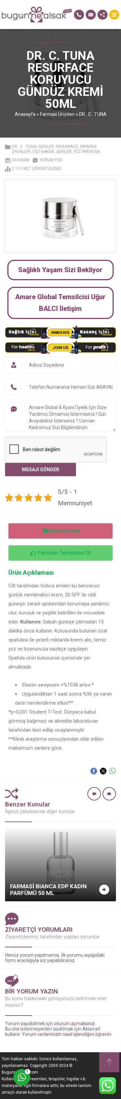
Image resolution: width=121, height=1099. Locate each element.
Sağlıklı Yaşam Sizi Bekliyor (60, 270)
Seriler (46, 146)
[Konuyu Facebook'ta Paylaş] (93, 771)
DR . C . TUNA (93, 114)
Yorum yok (50, 160)
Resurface (67, 146)
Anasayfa (25, 114)
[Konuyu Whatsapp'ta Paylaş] (112, 771)
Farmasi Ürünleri (57, 114)
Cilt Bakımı (43, 151)
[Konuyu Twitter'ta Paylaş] (103, 771)
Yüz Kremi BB (87, 151)
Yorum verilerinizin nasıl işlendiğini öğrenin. (67, 1034)
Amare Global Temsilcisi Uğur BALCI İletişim (60, 303)
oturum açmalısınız (74, 1023)
